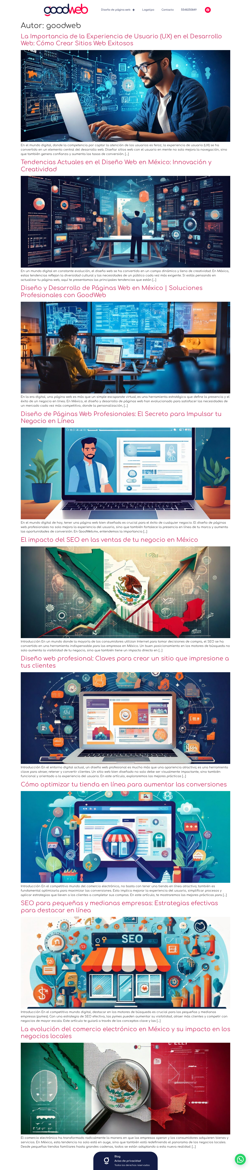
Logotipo (148, 9)
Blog (117, 1156)
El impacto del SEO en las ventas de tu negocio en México (109, 540)
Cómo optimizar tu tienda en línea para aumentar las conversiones (124, 784)
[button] (240, 1159)
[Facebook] (208, 10)
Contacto (168, 9)
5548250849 (189, 9)
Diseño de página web (115, 9)
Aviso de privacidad (127, 1161)
